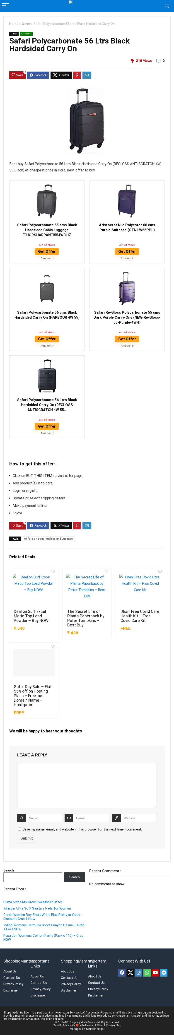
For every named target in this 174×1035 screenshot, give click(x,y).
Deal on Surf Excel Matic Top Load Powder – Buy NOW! (31, 616)
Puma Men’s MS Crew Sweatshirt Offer (32, 902)
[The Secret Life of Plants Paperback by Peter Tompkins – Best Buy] (87, 588)
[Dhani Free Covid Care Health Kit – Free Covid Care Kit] (140, 588)
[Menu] (5, 6)
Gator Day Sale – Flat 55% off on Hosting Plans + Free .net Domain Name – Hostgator (33, 695)
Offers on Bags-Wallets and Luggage (48, 538)
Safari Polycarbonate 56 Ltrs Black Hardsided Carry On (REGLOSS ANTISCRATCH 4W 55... (47, 405)
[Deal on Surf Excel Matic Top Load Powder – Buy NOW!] (33, 588)
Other (26, 24)
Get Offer (47, 251)
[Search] (167, 6)
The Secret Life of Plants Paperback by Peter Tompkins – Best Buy (85, 618)
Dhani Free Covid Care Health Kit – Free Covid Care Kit (140, 616)
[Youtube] (155, 973)
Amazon (26, 33)
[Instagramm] (138, 973)
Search (8, 870)
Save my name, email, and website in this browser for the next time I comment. (82, 829)
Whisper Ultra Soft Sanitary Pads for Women (37, 908)
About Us (10, 971)
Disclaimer (11, 990)
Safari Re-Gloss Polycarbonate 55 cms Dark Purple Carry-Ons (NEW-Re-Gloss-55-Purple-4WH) (127, 317)
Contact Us (11, 978)
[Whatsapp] (147, 973)
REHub (99, 1025)
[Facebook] (122, 973)
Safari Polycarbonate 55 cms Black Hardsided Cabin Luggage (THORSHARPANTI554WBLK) (47, 230)
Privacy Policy (13, 984)
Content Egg (113, 1025)
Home (13, 24)
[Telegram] (163, 973)
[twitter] (130, 973)
